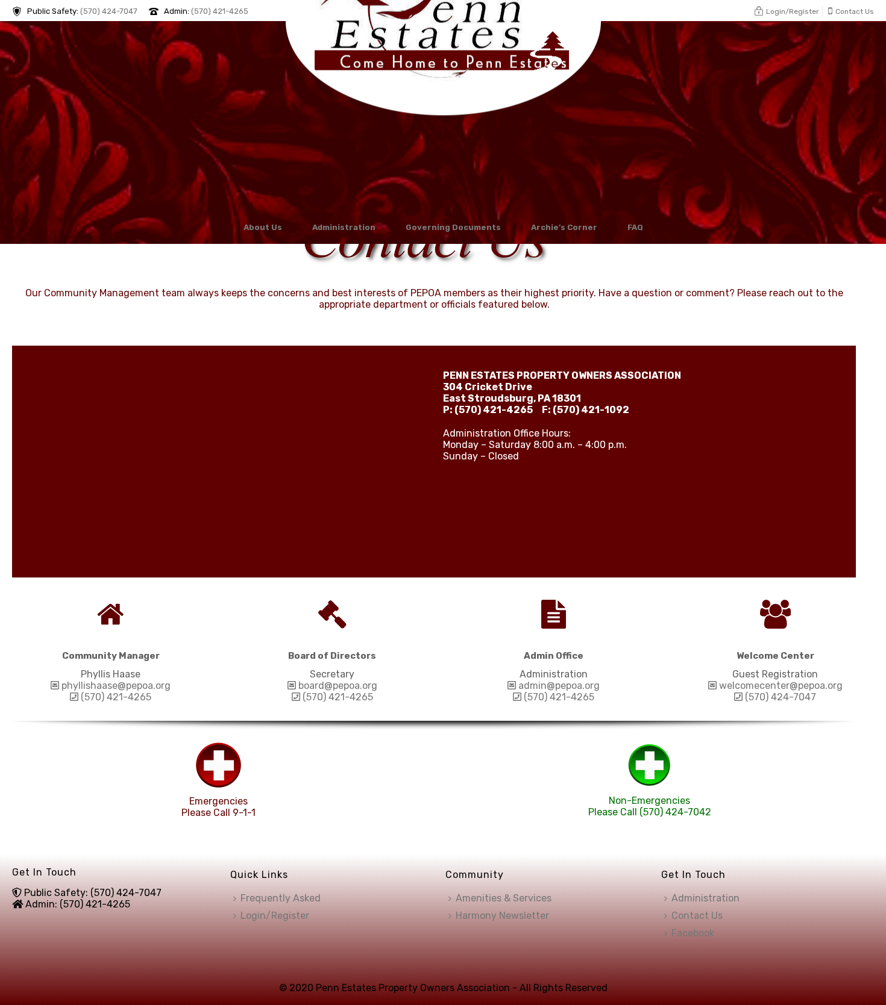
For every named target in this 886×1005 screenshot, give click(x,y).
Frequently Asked (280, 898)
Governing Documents (453, 227)
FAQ (635, 227)
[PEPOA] (443, 115)
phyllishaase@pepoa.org (115, 685)
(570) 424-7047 (108, 11)
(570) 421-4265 (219, 11)
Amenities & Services (503, 898)
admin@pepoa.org (558, 685)
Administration (343, 227)
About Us (262, 227)
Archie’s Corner (564, 227)
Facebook (692, 933)
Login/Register (274, 915)
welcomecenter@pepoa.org (780, 685)
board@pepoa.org (336, 685)
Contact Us (697, 915)
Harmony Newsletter (502, 915)
